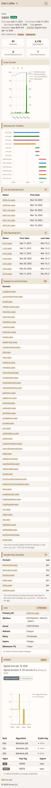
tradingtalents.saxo (12, 499)
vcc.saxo (6, 509)
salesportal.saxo (10, 458)
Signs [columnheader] (5, 758)
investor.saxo (9, 327)
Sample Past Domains (14, 554)
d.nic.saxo (7, 273)
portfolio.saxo (9, 413)
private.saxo (8, 423)
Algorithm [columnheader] (21, 738)
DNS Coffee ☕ (9, 3)
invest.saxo (8, 337)
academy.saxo (9, 291)
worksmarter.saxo (11, 534)
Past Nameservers (12, 233)
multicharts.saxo (10, 377)
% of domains (26, 678)
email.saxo (8, 301)
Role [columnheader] (5, 738)
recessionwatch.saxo (12, 443)
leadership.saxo (10, 342)
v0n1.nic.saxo (9, 220)
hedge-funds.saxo (11, 306)
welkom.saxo (9, 590)
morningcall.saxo (11, 372)
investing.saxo (9, 322)
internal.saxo (9, 316)
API (32, 547)
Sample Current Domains (15, 281)
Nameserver (30, 34)
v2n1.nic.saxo (9, 210)
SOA (6, 608)
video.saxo (8, 514)
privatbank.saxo (10, 418)
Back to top (6, 779)
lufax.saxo (7, 585)
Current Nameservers (14, 189)
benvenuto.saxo (10, 565)
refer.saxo (7, 453)
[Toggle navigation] (46, 3)
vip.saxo (6, 519)
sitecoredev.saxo (10, 468)
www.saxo (7, 539)
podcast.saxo (9, 403)
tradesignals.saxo (11, 494)
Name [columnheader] (6, 195)
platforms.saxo (10, 398)
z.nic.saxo (7, 263)
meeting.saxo (9, 362)
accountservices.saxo (13, 296)
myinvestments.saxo (12, 387)
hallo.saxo (7, 580)
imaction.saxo (9, 311)
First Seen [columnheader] (24, 238)
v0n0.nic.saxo (9, 200)
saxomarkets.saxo (11, 463)
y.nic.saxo (7, 268)
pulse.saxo (8, 438)
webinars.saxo (9, 524)
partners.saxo (9, 392)
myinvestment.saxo (12, 382)
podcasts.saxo (9, 408)
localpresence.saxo (11, 347)
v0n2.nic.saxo (9, 225)
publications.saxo (11, 433)
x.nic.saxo (7, 258)
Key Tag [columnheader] (23, 758)
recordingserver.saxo (12, 448)
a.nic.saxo (7, 253)
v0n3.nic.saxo (9, 215)
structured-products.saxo (15, 479)
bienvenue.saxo (10, 570)
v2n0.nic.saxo (9, 205)
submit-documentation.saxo (16, 484)
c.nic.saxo (7, 248)
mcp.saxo (7, 357)
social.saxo (8, 474)
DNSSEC (30, 27)
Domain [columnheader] (7, 560)
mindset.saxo (9, 367)
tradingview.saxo (10, 504)
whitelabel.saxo (10, 529)
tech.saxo (7, 489)
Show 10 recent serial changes (18, 651)
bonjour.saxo (9, 575)
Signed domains (11, 678)
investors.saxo (9, 332)
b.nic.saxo (7, 243)
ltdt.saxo (7, 352)
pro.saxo (7, 428)
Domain (21, 34)
